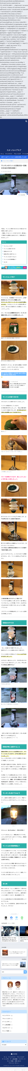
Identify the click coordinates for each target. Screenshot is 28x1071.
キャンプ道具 (11, 923)
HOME (14, 1054)
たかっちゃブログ (14, 150)
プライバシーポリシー (14, 1063)
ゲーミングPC (6, 1021)
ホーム (2, 153)
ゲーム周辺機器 (7, 1025)
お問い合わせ (18, 1061)
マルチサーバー (7, 1028)
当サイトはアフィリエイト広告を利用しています (14, 157)
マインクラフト (8, 153)
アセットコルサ (17, 153)
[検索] (25, 972)
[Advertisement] (14, 133)
